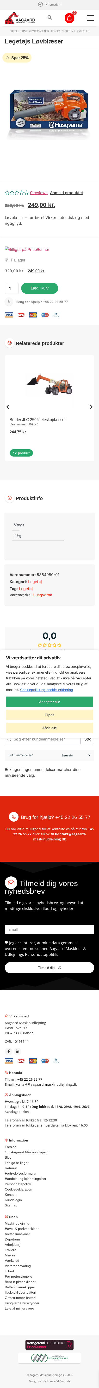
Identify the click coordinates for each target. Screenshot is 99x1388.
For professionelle (18, 1276)
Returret (11, 1168)
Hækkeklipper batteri (20, 1292)
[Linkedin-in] (17, 1051)
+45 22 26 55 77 (42, 302)
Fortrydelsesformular (21, 1173)
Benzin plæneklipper (20, 1282)
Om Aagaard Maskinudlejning (27, 1152)
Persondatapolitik (41, 954)
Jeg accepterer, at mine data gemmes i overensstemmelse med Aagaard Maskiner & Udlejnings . (45, 948)
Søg (88, 739)
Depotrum (12, 1239)
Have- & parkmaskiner (35, 31)
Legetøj (56, 31)
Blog (8, 1157)
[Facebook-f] (8, 1051)
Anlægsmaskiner (17, 1234)
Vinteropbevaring (18, 1266)
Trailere (10, 1250)
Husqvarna (42, 594)
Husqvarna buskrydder (22, 1303)
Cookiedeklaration (18, 1189)
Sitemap (11, 1205)
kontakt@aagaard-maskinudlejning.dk (46, 1084)
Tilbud (9, 1271)
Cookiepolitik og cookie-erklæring (46, 690)
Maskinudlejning (17, 1223)
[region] (49, 694)
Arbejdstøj (12, 1245)
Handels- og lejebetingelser (25, 1179)
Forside (15, 31)
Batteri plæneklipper (20, 1287)
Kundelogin (13, 1200)
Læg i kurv (40, 288)
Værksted (12, 1260)
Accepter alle (49, 702)
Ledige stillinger (17, 1163)
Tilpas (49, 715)
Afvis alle (49, 728)
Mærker (11, 1255)
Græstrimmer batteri (20, 1298)
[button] (49, 193)
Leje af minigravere (19, 1308)
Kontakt (10, 1195)
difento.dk (63, 1381)
